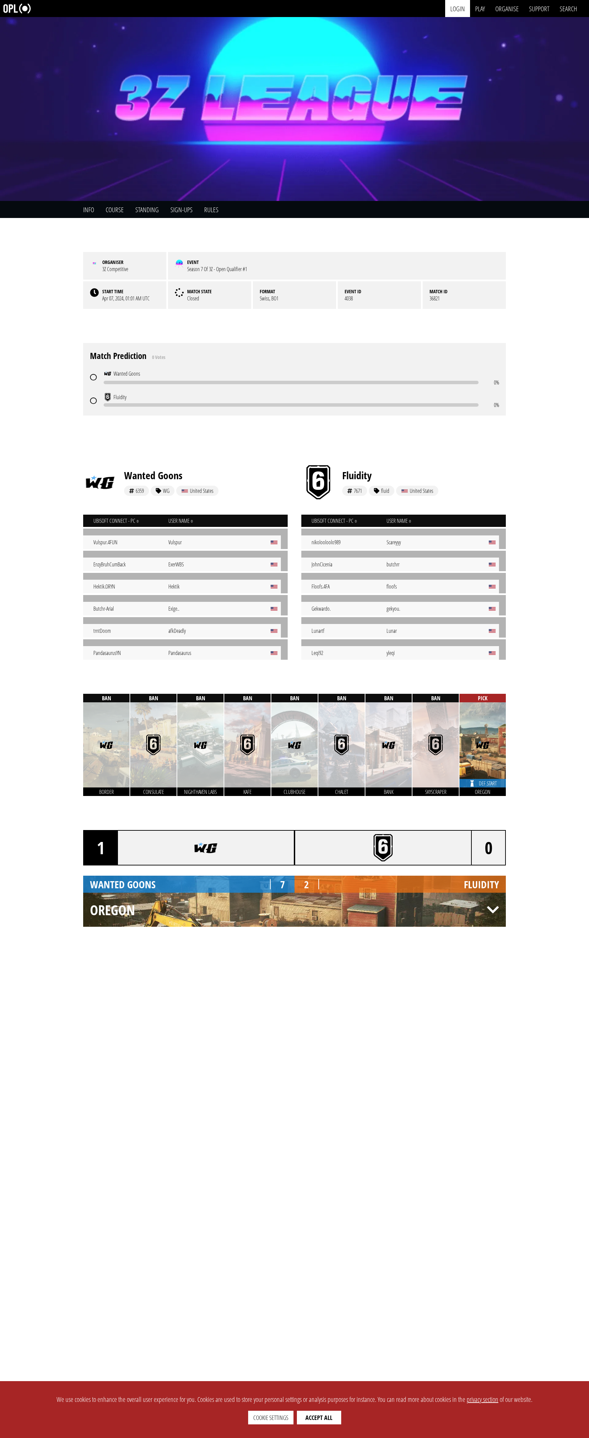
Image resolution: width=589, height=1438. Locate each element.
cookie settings (270, 1417)
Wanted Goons (153, 475)
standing (147, 209)
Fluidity (357, 475)
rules (211, 209)
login (457, 8)
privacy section (482, 1399)
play (480, 8)
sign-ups (181, 209)
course (115, 209)
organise (507, 8)
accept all (318, 1417)
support (539, 8)
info (88, 209)
